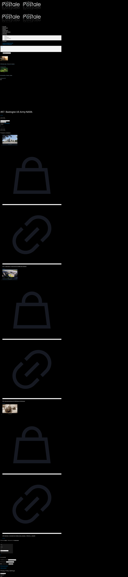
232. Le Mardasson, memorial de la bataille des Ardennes (14, 266)
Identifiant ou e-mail (4, 559)
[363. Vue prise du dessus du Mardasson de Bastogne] (9, 279)
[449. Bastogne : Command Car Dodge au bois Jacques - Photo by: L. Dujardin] (9, 414)
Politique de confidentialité (7, 44)
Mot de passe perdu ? (4, 565)
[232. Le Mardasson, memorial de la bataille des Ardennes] (9, 145)
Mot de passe (3, 561)
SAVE (2, 573)
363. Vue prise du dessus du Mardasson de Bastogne (13, 401)
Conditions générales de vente (7, 43)
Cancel (4, 573)
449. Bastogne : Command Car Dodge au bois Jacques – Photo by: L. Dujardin (18, 535)
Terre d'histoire (7, 123)
